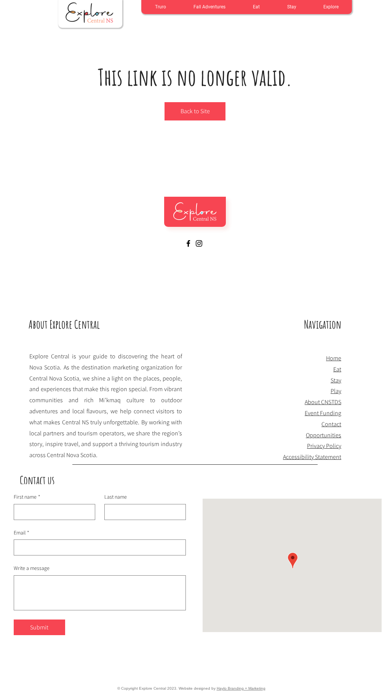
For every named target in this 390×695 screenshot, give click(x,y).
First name (27, 496)
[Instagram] (199, 243)
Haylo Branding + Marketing (241, 688)
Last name (115, 496)
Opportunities (323, 435)
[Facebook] (188, 243)
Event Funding (323, 413)
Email (21, 532)
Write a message (32, 568)
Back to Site (195, 111)
